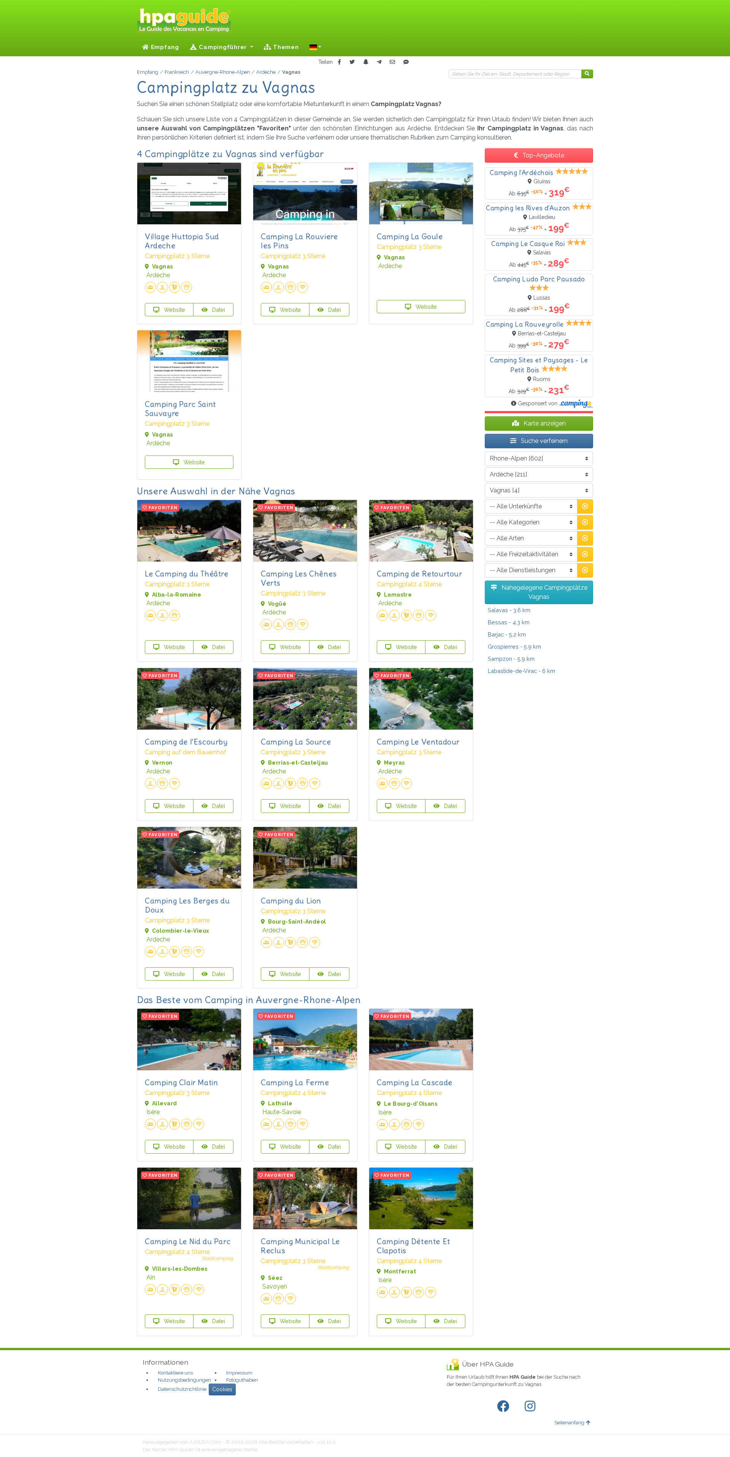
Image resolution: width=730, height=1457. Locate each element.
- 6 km (521, 671)
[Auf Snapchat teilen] (366, 62)
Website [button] (173, 309)
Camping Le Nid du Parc (187, 1241)
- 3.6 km (509, 610)
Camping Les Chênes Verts (299, 578)
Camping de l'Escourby (186, 741)
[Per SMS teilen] (406, 62)
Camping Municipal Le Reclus (300, 1245)
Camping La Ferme (295, 1082)
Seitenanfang (569, 1422)
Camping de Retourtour (419, 573)
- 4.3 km (509, 622)
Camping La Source (296, 741)
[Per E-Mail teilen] (392, 62)
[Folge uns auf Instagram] (531, 1406)
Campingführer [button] (223, 47)
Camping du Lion (291, 900)
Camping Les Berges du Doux (187, 905)
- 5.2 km (507, 634)
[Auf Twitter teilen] (352, 62)
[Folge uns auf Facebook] (504, 1406)
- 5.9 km (514, 646)
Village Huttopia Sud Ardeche (182, 241)
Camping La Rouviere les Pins (299, 241)
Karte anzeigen (544, 423)
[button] (315, 47)
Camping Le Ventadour (418, 741)
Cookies (222, 1389)
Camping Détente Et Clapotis (413, 1245)
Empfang (164, 47)
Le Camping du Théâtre (187, 573)
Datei (218, 309)
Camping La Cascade (414, 1082)
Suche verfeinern (543, 440)
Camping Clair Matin (181, 1082)
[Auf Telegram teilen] (379, 62)
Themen (284, 47)
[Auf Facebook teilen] (339, 62)
